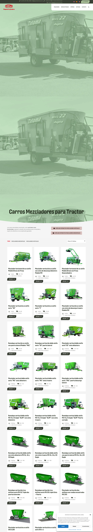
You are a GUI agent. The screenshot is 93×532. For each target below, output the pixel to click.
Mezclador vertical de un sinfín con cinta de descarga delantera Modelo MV (46, 271)
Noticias (78, 7)
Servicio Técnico (65, 7)
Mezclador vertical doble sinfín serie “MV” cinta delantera (18, 379)
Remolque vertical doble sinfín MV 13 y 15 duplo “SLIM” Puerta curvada (72, 418)
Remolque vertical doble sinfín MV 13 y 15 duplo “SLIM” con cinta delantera (19, 418)
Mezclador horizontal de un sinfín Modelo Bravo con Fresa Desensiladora (73, 271)
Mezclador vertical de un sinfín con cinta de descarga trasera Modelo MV (72, 308)
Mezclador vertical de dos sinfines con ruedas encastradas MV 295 (73, 492)
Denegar (74, 526)
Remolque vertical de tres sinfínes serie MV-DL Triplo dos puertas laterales (18, 492)
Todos (8, 241)
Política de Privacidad (72, 529)
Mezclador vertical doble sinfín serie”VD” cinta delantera (72, 344)
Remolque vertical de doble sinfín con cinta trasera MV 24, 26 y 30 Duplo (46, 455)
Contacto (84, 7)
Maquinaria (56, 7)
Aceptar (63, 526)
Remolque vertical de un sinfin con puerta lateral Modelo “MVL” (19, 344)
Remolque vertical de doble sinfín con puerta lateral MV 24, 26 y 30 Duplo (73, 455)
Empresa (72, 7)
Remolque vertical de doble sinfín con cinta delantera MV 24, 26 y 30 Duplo (19, 455)
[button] (90, 514)
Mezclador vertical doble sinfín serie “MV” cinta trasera (45, 379)
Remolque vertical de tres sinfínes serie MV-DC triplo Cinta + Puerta (46, 492)
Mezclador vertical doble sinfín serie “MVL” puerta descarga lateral (72, 380)
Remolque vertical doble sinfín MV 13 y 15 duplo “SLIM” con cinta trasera (46, 418)
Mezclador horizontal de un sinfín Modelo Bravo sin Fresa (19, 270)
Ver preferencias (85, 526)
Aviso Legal (79, 529)
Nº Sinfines (72, 241)
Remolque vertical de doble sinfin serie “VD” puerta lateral (46, 344)
